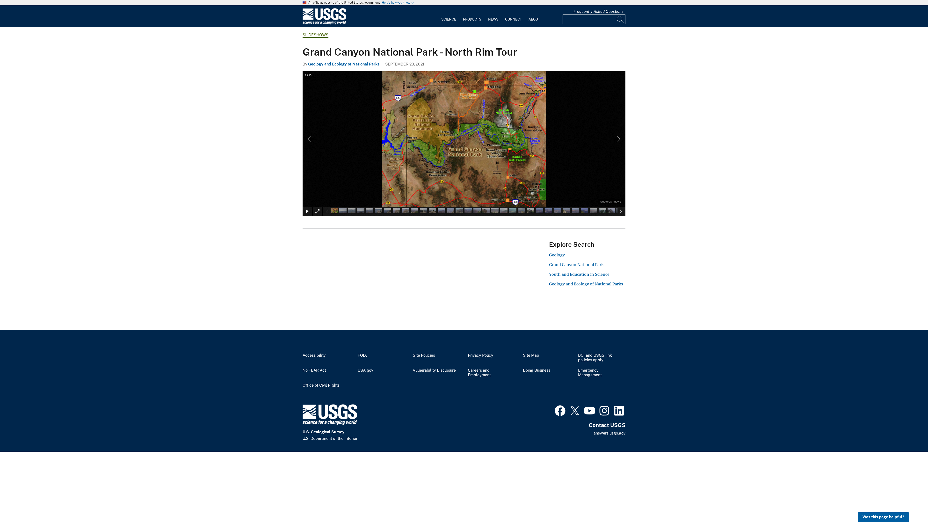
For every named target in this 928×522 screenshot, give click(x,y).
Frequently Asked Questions (598, 11)
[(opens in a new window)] (560, 410)
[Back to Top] (910, 504)
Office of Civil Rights (321, 385)
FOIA (362, 355)
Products (472, 19)
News (493, 19)
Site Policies (424, 355)
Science (448, 19)
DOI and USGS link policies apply (595, 357)
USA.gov (365, 370)
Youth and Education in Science (579, 274)
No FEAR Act (314, 370)
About (534, 19)
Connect (513, 19)
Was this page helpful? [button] (883, 517)
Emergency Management (590, 372)
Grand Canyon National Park (576, 264)
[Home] (324, 23)
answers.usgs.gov (609, 433)
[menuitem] (449, 16)
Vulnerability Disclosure (434, 370)
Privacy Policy (480, 355)
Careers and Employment (479, 372)
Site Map (531, 355)
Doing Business (536, 370)
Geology (557, 255)
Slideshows (315, 35)
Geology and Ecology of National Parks (343, 64)
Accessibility (314, 355)
